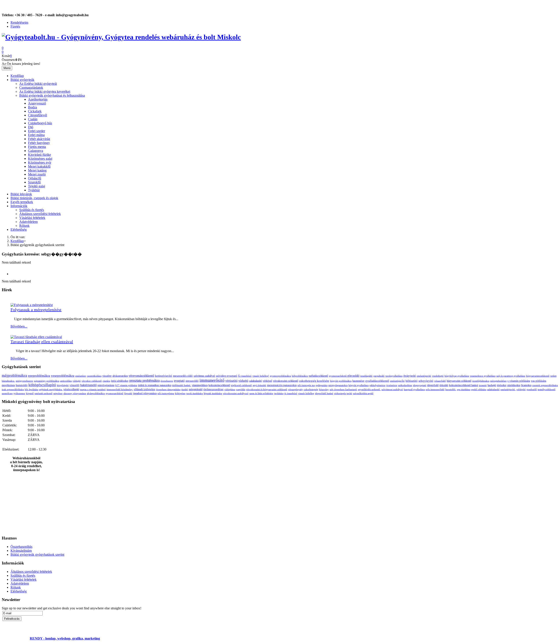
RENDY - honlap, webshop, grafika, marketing (65, 638)
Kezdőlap (17, 76)
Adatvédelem (28, 222)
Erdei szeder (36, 131)
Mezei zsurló (37, 174)
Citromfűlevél (37, 115)
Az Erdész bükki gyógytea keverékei (44, 91)
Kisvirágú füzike (39, 154)
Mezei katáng (37, 170)
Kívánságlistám (21, 550)
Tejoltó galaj (36, 186)
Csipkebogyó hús (40, 123)
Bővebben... (18, 326)
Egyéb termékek (21, 202)
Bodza (32, 107)
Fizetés (15, 26)
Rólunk (24, 225)
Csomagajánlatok (31, 87)
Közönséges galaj (40, 158)
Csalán (32, 119)
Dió (30, 127)
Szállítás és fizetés (31, 210)
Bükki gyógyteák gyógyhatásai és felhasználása (52, 95)
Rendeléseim (19, 22)
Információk (18, 206)
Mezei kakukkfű (39, 166)
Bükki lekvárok (21, 194)
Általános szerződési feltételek (40, 214)
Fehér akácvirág (39, 139)
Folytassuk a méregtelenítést (35, 309)
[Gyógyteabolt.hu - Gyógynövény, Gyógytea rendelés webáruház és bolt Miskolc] (121, 37)
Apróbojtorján (37, 99)
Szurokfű (34, 182)
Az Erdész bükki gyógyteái (38, 83)
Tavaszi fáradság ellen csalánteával (41, 341)
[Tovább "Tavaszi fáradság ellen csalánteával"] (36, 337)
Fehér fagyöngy (39, 143)
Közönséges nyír (39, 162)
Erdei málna (36, 135)
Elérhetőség (18, 229)
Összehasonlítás (21, 546)
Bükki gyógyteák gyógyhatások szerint (37, 554)
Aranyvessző (37, 103)
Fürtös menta (37, 147)
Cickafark (35, 111)
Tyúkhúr (34, 190)
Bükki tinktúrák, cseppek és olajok (34, 198)
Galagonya (35, 151)
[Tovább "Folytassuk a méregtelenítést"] (31, 305)
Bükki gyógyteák (22, 80)
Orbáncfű (34, 178)
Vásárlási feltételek (32, 218)
